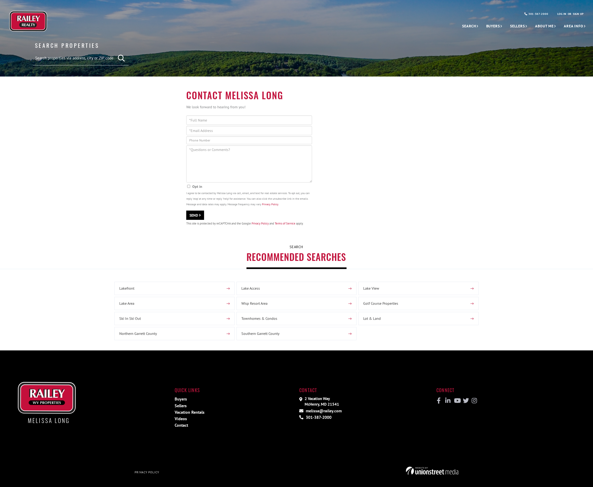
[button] (121, 58)
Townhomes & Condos (259, 318)
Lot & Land (372, 318)
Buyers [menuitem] (493, 26)
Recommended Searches (296, 257)
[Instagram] (474, 401)
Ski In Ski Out (130, 318)
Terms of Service (285, 223)
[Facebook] (438, 401)
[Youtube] (456, 401)
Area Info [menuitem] (573, 26)
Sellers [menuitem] (517, 26)
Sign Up (578, 14)
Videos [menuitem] (181, 418)
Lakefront (126, 288)
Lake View (371, 288)
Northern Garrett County (138, 333)
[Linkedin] (447, 401)
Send (194, 215)
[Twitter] (465, 401)
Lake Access (250, 288)
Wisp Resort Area (254, 303)
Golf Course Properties (380, 303)
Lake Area (126, 303)
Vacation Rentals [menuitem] (190, 412)
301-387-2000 (537, 14)
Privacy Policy (270, 204)
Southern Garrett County (260, 333)
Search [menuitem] (469, 26)
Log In (561, 14)
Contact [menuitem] (181, 425)
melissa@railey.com (323, 410)
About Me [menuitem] (544, 26)
